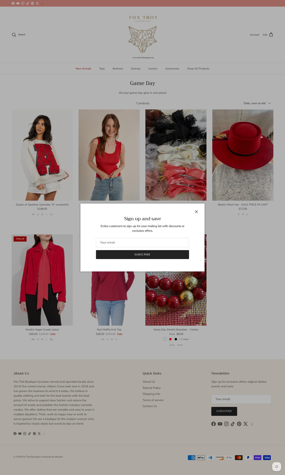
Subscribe (142, 254)
